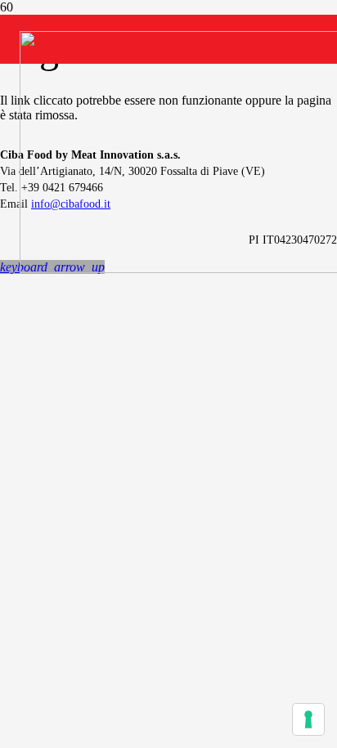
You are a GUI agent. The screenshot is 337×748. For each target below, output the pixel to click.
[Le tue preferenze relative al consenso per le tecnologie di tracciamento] (308, 719)
